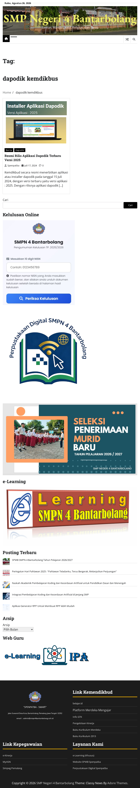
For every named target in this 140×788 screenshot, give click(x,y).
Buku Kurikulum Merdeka (86, 729)
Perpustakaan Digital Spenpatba (90, 768)
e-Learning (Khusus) (83, 755)
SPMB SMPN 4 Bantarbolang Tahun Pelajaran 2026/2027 (42, 560)
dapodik (19, 150)
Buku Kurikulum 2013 (84, 736)
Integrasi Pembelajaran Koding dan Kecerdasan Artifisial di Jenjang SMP (50, 594)
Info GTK (77, 716)
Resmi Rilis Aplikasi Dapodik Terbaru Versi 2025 (33, 158)
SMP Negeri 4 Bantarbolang (70, 18)
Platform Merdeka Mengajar (92, 710)
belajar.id (78, 703)
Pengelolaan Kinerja (83, 723)
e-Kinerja (7, 755)
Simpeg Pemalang (12, 768)
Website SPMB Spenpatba (87, 761)
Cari (5, 200)
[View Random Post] (127, 39)
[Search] (133, 39)
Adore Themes (117, 783)
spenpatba (13, 165)
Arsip (6, 625)
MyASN (7, 761)
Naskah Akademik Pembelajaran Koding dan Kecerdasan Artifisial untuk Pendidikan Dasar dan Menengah (69, 583)
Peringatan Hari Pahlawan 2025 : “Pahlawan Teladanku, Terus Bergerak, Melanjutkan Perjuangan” (64, 571)
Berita (9, 150)
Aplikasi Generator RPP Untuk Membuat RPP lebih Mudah (43, 606)
